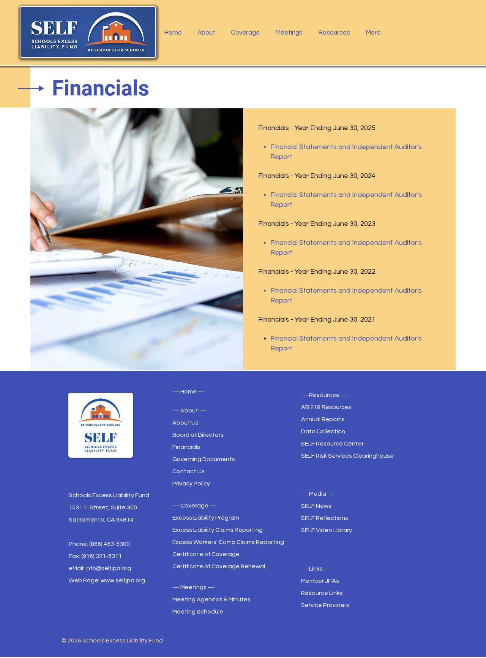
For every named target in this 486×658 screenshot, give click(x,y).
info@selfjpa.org (108, 568)
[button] (208, 32)
